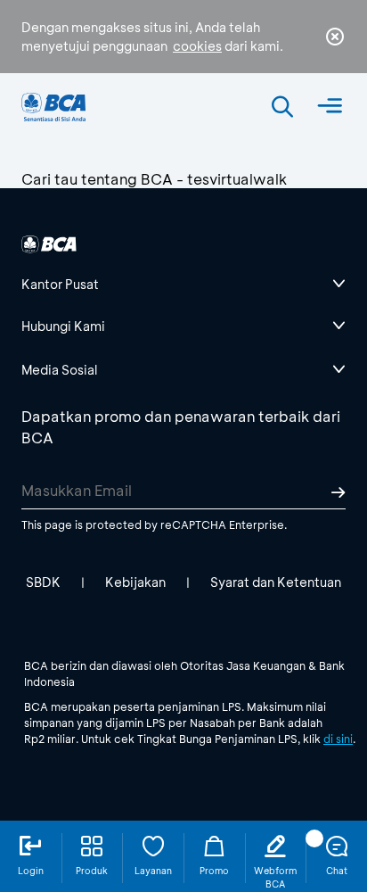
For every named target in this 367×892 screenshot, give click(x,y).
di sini (338, 738)
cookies (197, 45)
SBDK (43, 582)
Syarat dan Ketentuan (275, 582)
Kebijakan (135, 582)
